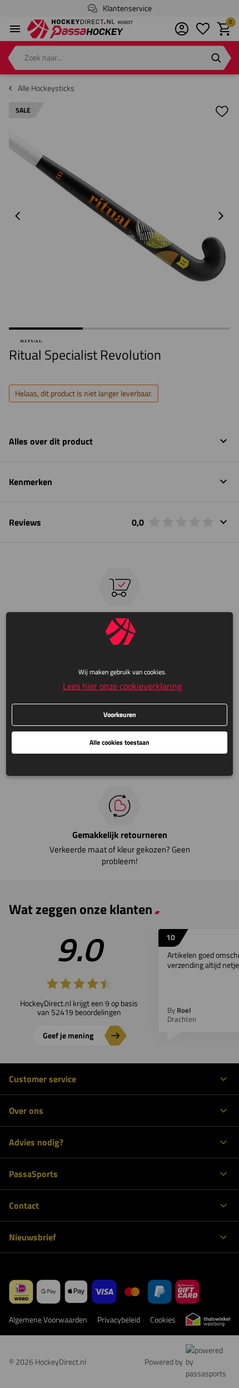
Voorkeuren (119, 714)
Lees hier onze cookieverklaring (122, 686)
